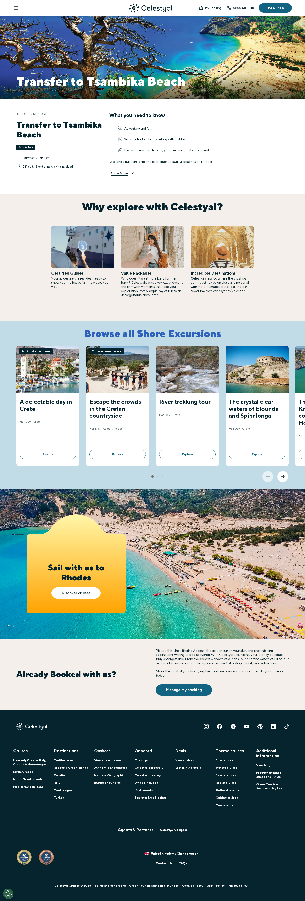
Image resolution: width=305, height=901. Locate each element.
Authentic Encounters (110, 767)
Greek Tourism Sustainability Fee (269, 786)
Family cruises (226, 775)
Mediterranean (65, 760)
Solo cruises (224, 760)
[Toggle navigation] (15, 7)
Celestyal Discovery (149, 767)
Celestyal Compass (173, 830)
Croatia (59, 775)
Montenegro (63, 790)
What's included (146, 782)
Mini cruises (224, 805)
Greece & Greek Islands (71, 767)
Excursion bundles (107, 782)
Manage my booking (184, 690)
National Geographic (109, 775)
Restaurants (144, 790)
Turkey (59, 797)
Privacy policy (237, 885)
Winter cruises (226, 767)
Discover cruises (76, 593)
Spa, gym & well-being (150, 797)
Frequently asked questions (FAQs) (269, 774)
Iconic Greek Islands (27, 779)
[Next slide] (282, 476)
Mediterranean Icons (28, 786)
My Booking (213, 8)
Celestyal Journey (148, 775)
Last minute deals (188, 767)
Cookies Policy (192, 885)
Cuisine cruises (227, 797)
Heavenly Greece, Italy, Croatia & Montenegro (29, 762)
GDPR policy (215, 885)
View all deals (185, 760)
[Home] (150, 8)
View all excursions (107, 760)
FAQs (183, 863)
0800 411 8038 (243, 8)
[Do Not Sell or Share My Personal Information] (8, 894)
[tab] (152, 476)
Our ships (142, 760)
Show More (119, 173)
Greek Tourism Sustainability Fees (154, 885)
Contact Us (164, 863)
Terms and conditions (110, 885)
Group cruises (226, 782)
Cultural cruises (227, 790)
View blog (263, 765)
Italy (57, 782)
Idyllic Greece (23, 771)
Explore (48, 454)
